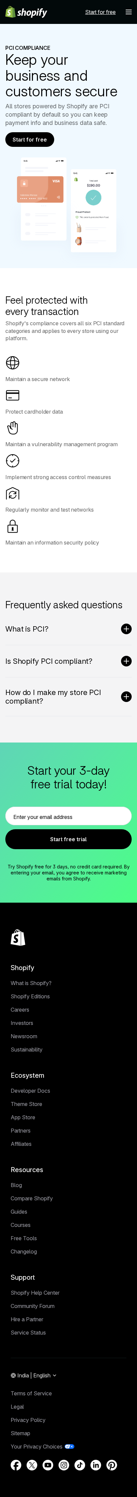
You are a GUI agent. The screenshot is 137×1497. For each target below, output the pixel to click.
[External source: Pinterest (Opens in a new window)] (111, 1465)
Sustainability (27, 1049)
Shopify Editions (30, 996)
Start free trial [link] (68, 839)
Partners (21, 1130)
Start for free (30, 139)
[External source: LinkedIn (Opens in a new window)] (95, 1465)
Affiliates (21, 1144)
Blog (16, 1185)
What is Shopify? (31, 983)
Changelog (24, 1251)
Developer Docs (30, 1090)
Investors (22, 1023)
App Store (23, 1117)
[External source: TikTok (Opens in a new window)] (79, 1465)
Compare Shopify (32, 1198)
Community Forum (33, 1306)
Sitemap (20, 1433)
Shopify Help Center (35, 1292)
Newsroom (24, 1036)
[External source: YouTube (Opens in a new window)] (48, 1465)
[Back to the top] (18, 937)
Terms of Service (31, 1393)
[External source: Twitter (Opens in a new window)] (32, 1465)
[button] (128, 12)
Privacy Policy (28, 1420)
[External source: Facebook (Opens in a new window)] (16, 1465)
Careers (20, 1009)
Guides (19, 1211)
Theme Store (26, 1104)
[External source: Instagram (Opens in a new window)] (64, 1465)
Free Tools (24, 1238)
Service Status (28, 1332)
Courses (21, 1225)
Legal (17, 1406)
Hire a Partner (27, 1319)
